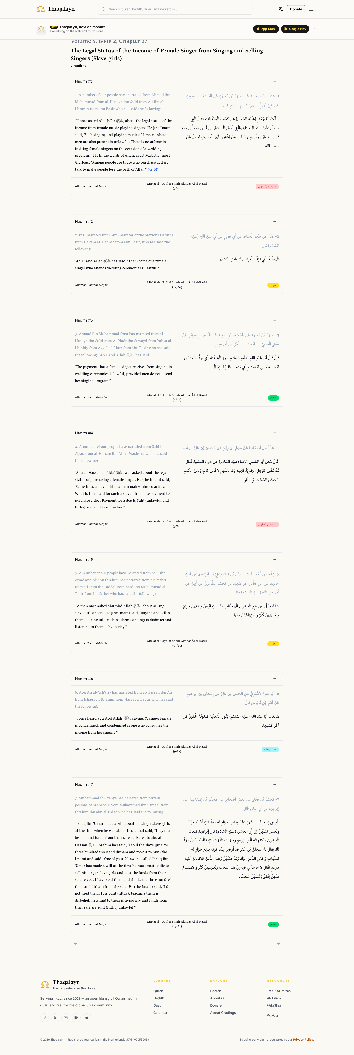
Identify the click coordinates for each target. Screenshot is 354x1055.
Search (215, 991)
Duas (157, 1005)
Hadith (158, 998)
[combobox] (175, 9)
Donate (216, 1005)
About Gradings (223, 1012)
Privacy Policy (303, 1039)
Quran (158, 991)
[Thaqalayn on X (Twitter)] (55, 1017)
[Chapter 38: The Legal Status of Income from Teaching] (278, 943)
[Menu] (311, 9)
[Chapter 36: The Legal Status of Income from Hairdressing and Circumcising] (75, 943)
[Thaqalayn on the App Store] (87, 1017)
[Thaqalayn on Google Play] (76, 1017)
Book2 (107, 41)
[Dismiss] (314, 29)
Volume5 (83, 41)
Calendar (160, 1012)
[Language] (281, 9)
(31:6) (152, 169)
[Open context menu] (274, 81)
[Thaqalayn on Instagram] (44, 1017)
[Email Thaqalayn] (65, 1017)
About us (217, 998)
